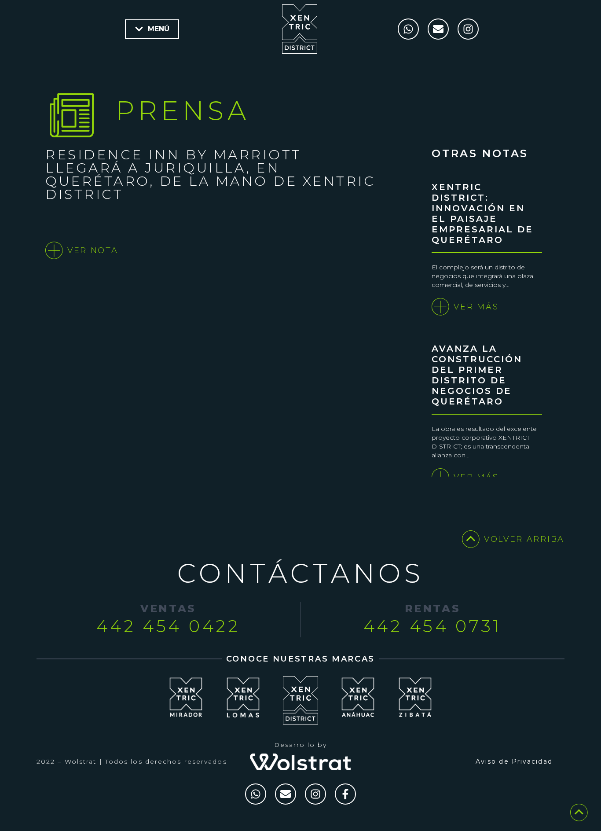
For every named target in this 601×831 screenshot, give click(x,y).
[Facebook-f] (345, 794)
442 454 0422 (168, 626)
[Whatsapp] (408, 29)
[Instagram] (468, 29)
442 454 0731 (432, 626)
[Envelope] (438, 29)
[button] (152, 29)
